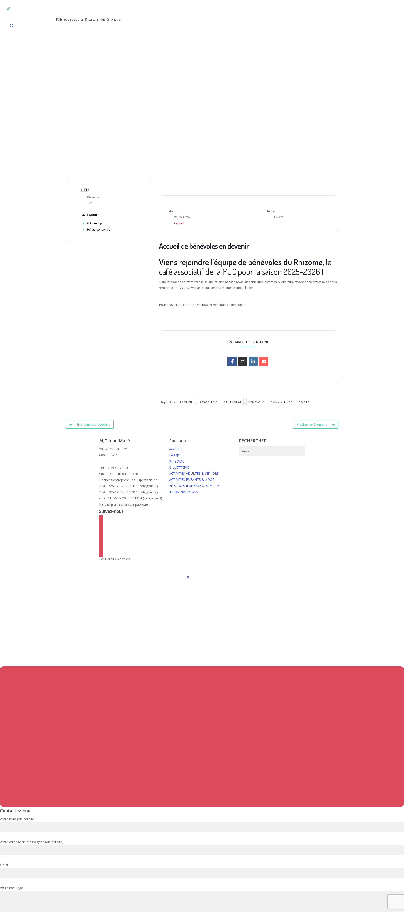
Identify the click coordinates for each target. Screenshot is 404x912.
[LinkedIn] (253, 361)
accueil (186, 402)
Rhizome (92, 223)
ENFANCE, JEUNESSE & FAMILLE (194, 485)
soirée (304, 402)
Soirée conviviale (98, 229)
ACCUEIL (175, 449)
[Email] (263, 361)
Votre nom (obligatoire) (17, 819)
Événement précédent (93, 424)
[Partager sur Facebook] (232, 361)
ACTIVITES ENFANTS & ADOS (191, 479)
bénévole (256, 402)
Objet (4, 865)
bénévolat (233, 402)
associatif (208, 402)
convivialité (281, 402)
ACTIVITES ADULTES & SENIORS (194, 473)
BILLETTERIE (179, 467)
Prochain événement (311, 424)
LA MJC (174, 455)
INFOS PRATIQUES (183, 491)
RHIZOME (176, 461)
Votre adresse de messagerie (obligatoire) (31, 842)
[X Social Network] (242, 361)
